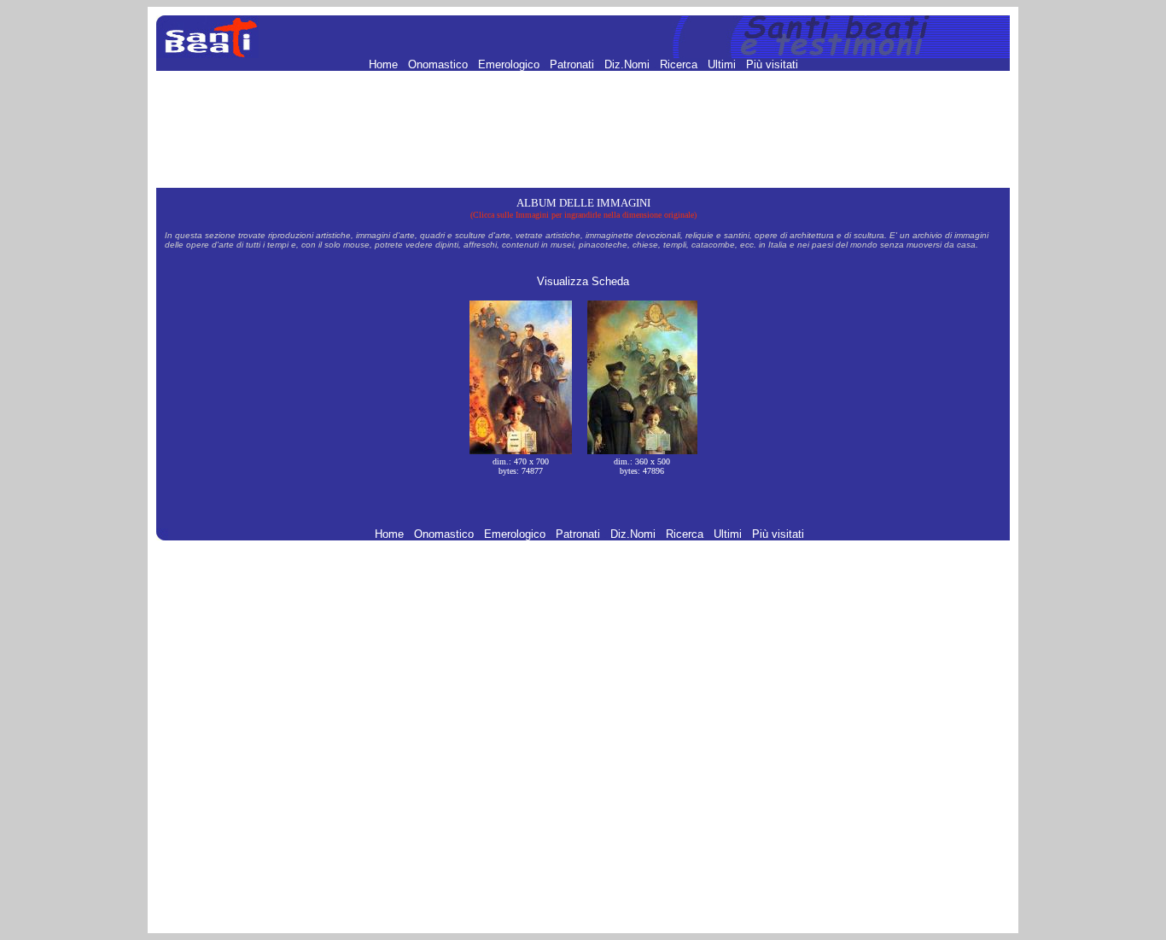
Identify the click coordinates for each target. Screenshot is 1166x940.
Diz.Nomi (628, 64)
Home (385, 64)
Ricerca (680, 64)
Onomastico (439, 64)
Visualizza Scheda (583, 281)
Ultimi (723, 64)
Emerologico (510, 64)
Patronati (574, 64)
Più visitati (772, 64)
